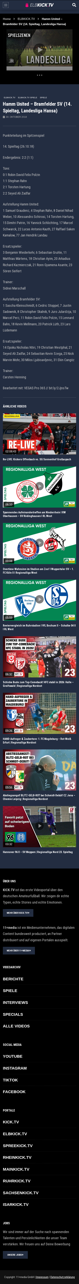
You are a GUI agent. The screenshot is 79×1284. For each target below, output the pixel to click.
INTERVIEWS (15, 1002)
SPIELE (43, 98)
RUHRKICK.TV (16, 1181)
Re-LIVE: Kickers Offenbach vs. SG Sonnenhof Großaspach (37, 459)
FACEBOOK (14, 1091)
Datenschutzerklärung (62, 1277)
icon (39, 433)
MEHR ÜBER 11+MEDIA (18, 950)
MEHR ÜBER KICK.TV (17, 913)
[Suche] (74, 5)
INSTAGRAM (15, 1068)
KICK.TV (11, 1122)
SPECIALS (13, 1014)
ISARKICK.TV (16, 1204)
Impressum (42, 1277)
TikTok (10, 1080)
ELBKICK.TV (26, 18)
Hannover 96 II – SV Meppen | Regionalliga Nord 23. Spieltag (38, 852)
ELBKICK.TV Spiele (27, 98)
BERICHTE (13, 979)
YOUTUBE (12, 1056)
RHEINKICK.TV (17, 1157)
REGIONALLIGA (11, 416)
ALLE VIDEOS (16, 1026)
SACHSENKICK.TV (21, 1193)
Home (7, 18)
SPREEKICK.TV (18, 1145)
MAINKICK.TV (16, 1169)
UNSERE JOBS (14, 1255)
